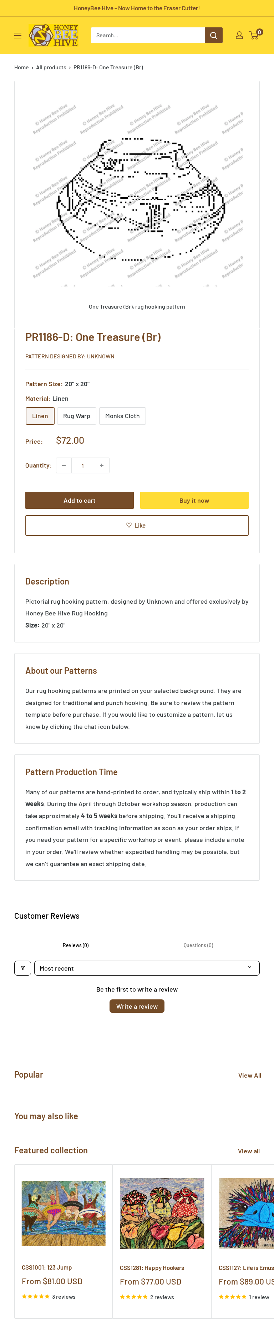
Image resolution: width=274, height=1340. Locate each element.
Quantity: (38, 465)
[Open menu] (17, 35)
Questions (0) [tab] (198, 945)
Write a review (137, 1006)
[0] (253, 35)
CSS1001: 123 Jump (47, 1267)
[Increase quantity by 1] (101, 465)
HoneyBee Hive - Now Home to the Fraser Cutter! (137, 7)
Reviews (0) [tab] (75, 945)
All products (51, 67)
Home (21, 67)
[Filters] (22, 968)
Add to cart (80, 500)
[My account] (239, 35)
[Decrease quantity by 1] (63, 465)
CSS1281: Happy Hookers (152, 1267)
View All (249, 1075)
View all (249, 1151)
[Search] (214, 35)
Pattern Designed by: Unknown (70, 356)
